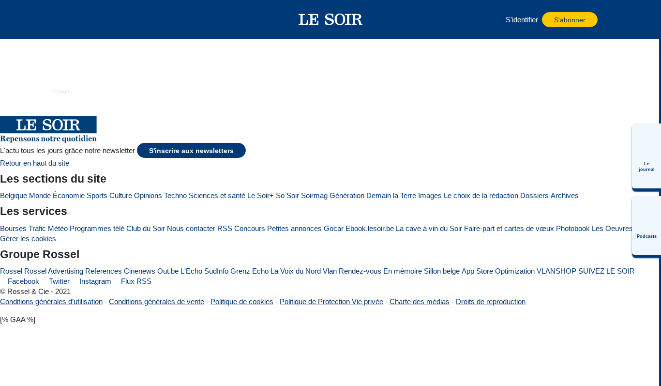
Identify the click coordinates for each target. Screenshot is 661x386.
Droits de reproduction (491, 301)
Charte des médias (420, 301)
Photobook (573, 228)
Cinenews (139, 271)
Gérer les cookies (28, 238)
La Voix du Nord (295, 271)
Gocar (334, 228)
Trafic (37, 228)
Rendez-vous (360, 271)
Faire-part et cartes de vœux (509, 228)
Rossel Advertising (53, 271)
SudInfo (216, 271)
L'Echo (191, 271)
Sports (97, 195)
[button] (75, 19)
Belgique (13, 195)
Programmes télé (97, 228)
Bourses (13, 228)
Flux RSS (135, 281)
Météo (58, 228)
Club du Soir (145, 228)
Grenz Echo (249, 271)
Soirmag (314, 195)
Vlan (330, 271)
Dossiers (534, 195)
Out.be (168, 271)
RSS (224, 228)
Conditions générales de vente (156, 301)
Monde (40, 195)
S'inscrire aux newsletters (191, 150)
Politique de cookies (241, 301)
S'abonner (570, 20)
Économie (69, 195)
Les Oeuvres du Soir (624, 228)
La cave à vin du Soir (429, 228)
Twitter (58, 281)
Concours (249, 228)
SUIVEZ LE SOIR (606, 271)
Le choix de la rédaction (481, 195)
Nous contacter (191, 228)
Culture (120, 195)
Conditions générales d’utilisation (51, 301)
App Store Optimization (498, 271)
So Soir (287, 195)
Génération (347, 195)
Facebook (22, 281)
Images (430, 195)
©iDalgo (60, 91)
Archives (565, 195)
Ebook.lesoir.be (370, 228)
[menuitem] (646, 156)
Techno (175, 195)
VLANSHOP (556, 271)
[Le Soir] (331, 19)
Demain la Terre (391, 195)
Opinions (148, 195)
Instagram (94, 281)
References (103, 271)
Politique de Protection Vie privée (331, 301)
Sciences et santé (217, 195)
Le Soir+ (260, 195)
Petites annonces (294, 228)
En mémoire (402, 271)
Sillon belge (442, 271)
